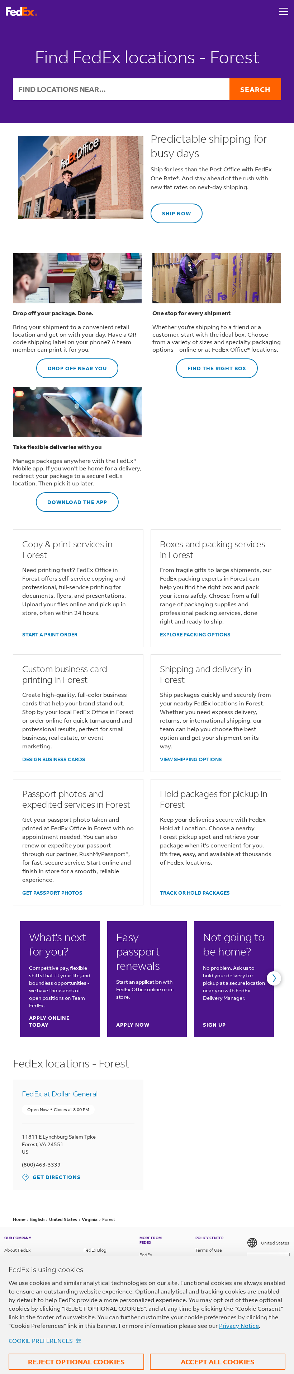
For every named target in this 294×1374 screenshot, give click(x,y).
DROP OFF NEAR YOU (71, 365)
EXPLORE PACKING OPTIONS (195, 634)
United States (275, 1243)
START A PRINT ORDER (49, 634)
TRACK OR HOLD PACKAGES (195, 892)
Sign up (214, 1024)
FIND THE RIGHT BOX (211, 365)
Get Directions (51, 1177)
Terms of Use (208, 1250)
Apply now (133, 1024)
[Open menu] (284, 11)
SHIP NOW (171, 210)
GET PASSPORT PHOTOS (52, 892)
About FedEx (17, 1250)
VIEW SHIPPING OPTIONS (191, 759)
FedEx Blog (95, 1250)
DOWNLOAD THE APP (71, 498)
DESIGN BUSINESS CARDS (53, 759)
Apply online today (59, 1021)
